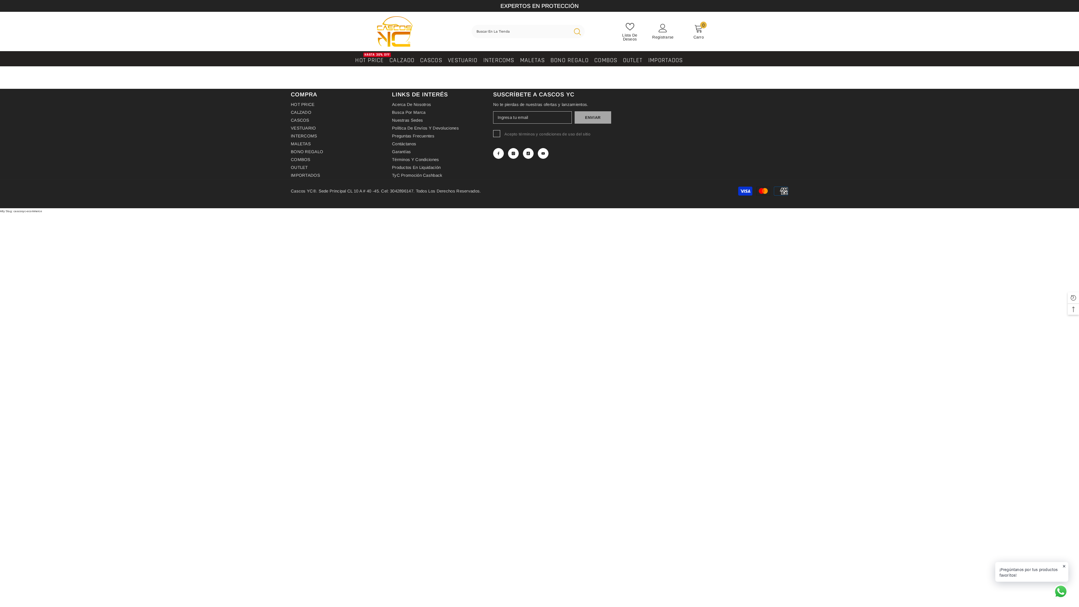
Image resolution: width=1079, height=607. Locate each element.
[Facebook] (498, 153)
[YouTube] (543, 153)
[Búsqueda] (528, 31)
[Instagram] (513, 153)
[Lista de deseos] (781, 58)
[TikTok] (528, 153)
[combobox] (521, 31)
